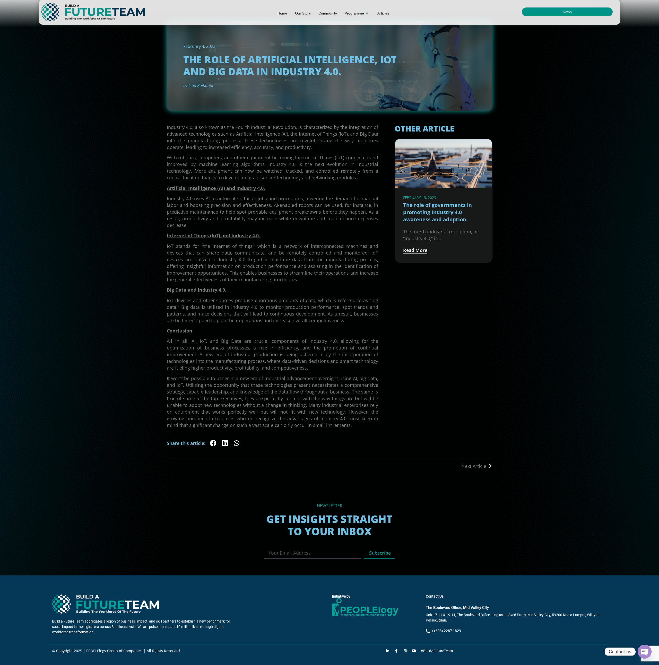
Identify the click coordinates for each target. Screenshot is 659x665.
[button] (213, 443)
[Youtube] (414, 651)
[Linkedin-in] (387, 651)
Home (282, 17)
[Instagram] (405, 651)
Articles (383, 17)
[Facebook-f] (396, 651)
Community (327, 17)
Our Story (303, 17)
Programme (354, 17)
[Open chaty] (645, 652)
